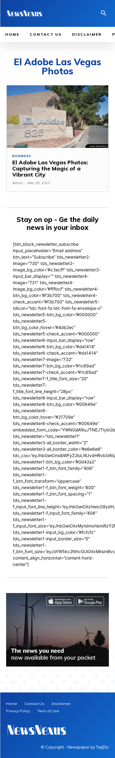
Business (21, 156)
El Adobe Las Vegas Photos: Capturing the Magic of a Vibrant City (50, 168)
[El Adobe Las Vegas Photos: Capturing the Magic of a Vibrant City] (57, 116)
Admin (17, 183)
